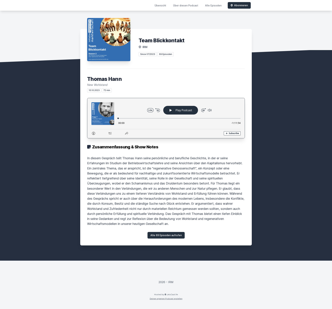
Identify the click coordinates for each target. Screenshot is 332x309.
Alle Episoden (213, 5)
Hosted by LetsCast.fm (166, 294)
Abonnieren (241, 5)
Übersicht (160, 5)
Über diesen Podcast (185, 5)
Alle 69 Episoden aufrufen (166, 235)
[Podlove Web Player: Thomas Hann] (166, 118)
